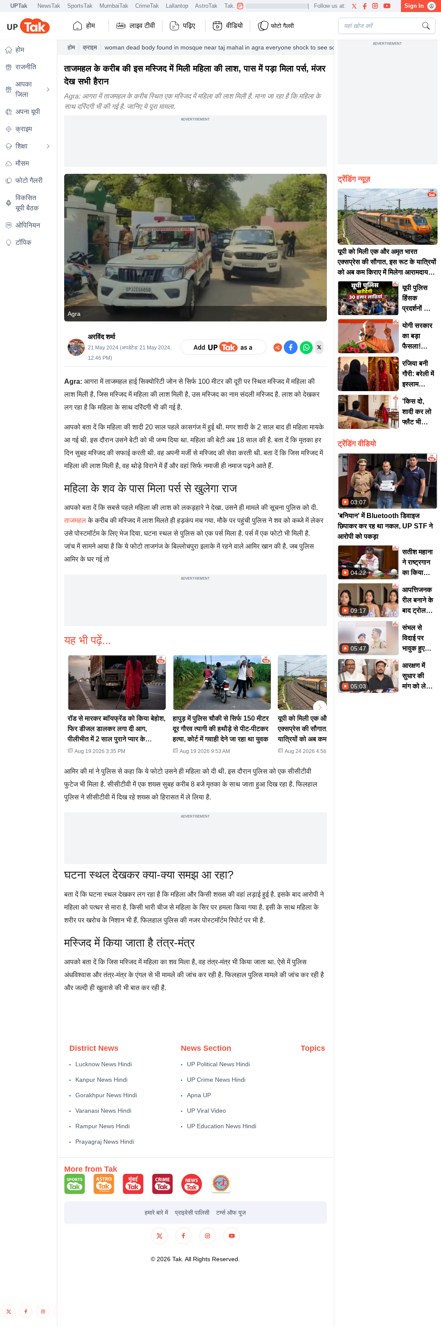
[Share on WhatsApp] (306, 347)
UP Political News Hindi (218, 1064)
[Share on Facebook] (291, 347)
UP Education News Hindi (221, 1126)
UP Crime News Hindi (216, 1079)
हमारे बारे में (156, 1212)
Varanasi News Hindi (103, 1110)
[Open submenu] (48, 89)
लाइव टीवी (142, 25)
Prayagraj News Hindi (104, 1141)
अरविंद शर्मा (101, 336)
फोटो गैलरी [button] (282, 25)
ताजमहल (75, 520)
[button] (117, 707)
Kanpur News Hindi (101, 1079)
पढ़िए (189, 25)
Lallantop (177, 6)
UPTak (18, 6)
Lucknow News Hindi (103, 1064)
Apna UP (199, 1095)
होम (90, 25)
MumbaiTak (113, 6)
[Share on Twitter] (319, 347)
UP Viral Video (206, 1110)
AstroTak (206, 6)
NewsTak (48, 6)
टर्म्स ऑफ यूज (231, 1212)
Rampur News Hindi (102, 1126)
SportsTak (80, 6)
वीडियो (234, 25)
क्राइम (90, 47)
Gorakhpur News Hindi (106, 1095)
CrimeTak (147, 6)
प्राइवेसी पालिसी (192, 1212)
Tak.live (234, 6)
